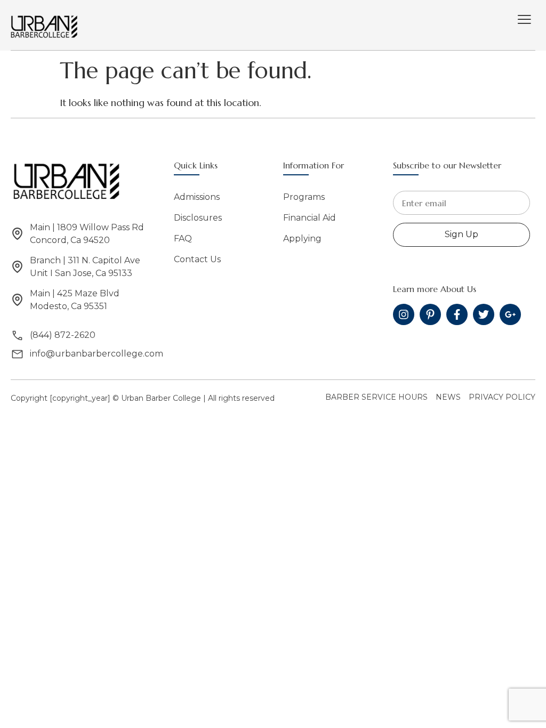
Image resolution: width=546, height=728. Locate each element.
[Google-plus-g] (510, 314)
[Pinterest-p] (430, 314)
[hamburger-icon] (524, 20)
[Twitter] (483, 314)
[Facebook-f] (457, 314)
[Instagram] (403, 314)
